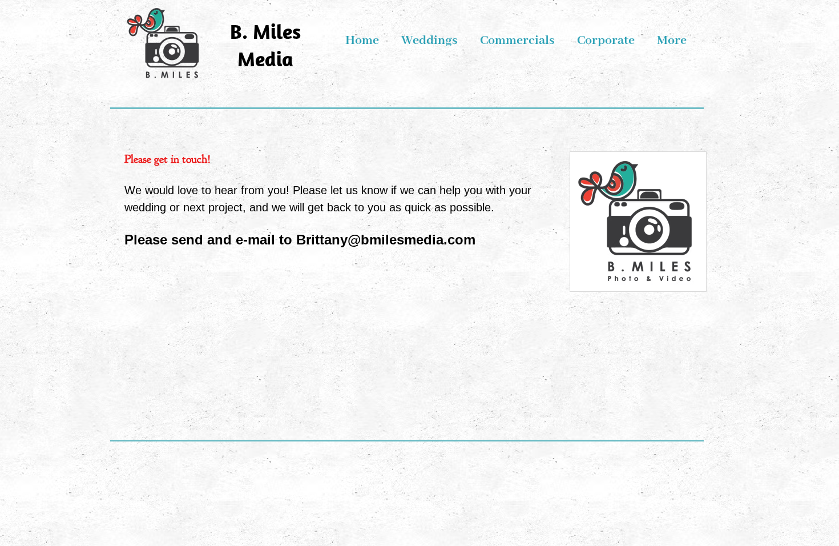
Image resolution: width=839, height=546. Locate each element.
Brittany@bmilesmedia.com (385, 239)
